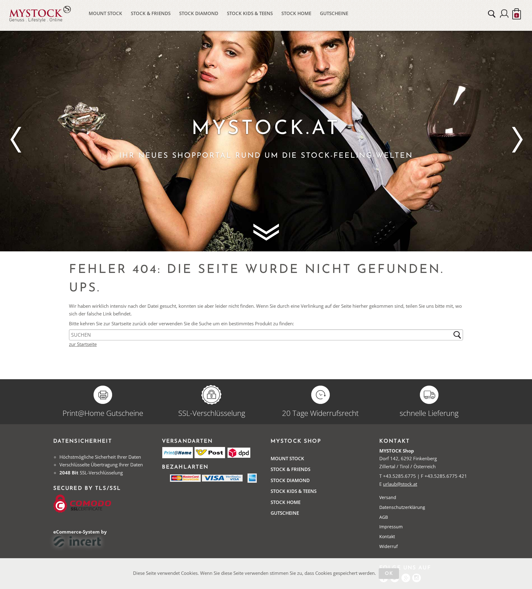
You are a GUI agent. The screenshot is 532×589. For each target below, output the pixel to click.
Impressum (391, 527)
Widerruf (388, 546)
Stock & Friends (151, 13)
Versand (387, 497)
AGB (383, 517)
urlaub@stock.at (400, 484)
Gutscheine (334, 13)
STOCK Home (296, 13)
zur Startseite (83, 344)
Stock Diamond (198, 13)
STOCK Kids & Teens (250, 13)
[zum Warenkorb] (516, 13)
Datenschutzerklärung (402, 507)
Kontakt (387, 536)
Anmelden (504, 13)
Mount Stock (105, 13)
